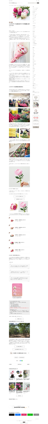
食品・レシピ (34, 18)
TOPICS (15, 5)
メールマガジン (36, 414)
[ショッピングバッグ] (39, 1)
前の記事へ (10, 364)
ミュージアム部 (34, 74)
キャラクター (34, 80)
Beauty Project (34, 83)
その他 (9, 22)
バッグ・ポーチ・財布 (35, 9)
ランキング (34, 28)
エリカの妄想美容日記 (35, 43)
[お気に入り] (37, 1)
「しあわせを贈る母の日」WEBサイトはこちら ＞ (19, 349)
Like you (33, 71)
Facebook (18, 414)
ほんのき (33, 34)
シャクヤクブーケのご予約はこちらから (19, 196)
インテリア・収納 (34, 15)
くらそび (33, 50)
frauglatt (33, 56)
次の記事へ (28, 364)
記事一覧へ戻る (19, 364)
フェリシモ (10, 5)
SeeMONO (34, 68)
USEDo (33, 65)
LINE (30, 414)
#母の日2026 (16, 357)
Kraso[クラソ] (12, 5)
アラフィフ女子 (34, 40)
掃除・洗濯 (34, 12)
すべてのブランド (34, 88)
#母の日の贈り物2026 (21, 357)
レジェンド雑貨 (34, 37)
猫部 (33, 77)
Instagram (24, 414)
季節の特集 (12, 22)
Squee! (33, 62)
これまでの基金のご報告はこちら (19, 346)
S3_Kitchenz (34, 53)
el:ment (33, 59)
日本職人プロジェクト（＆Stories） (35, 85)
